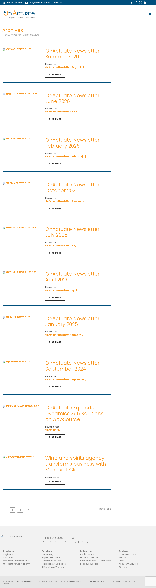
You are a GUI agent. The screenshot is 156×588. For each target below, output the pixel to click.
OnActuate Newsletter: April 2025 (72, 276)
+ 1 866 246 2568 (53, 537)
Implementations (51, 557)
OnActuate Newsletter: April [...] (63, 290)
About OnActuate (128, 563)
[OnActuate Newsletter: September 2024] (22, 361)
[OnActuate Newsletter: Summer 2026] (22, 49)
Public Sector (87, 554)
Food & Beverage (89, 563)
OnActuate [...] (53, 429)
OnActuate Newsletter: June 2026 (72, 98)
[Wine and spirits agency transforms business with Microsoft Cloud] (22, 456)
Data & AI (8, 557)
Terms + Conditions (51, 542)
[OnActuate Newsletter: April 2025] (22, 272)
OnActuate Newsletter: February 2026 (72, 142)
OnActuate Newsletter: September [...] (67, 379)
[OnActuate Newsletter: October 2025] (22, 183)
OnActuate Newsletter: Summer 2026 (72, 53)
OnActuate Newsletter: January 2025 (72, 321)
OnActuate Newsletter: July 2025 (72, 232)
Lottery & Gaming (89, 557)
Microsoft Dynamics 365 (16, 560)
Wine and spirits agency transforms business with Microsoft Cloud (75, 464)
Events (122, 557)
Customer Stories (128, 554)
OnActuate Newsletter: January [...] (65, 334)
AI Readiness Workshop (54, 567)
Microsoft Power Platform (16, 563)
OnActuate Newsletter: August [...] (64, 67)
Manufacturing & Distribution (95, 560)
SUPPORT (57, 2)
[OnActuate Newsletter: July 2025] (22, 227)
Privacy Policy (70, 542)
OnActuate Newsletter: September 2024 (72, 366)
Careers (123, 567)
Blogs (121, 560)
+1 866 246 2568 (15, 2)
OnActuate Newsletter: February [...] (65, 156)
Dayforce (8, 554)
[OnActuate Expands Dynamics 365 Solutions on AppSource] (22, 406)
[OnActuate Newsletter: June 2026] (22, 93)
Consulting (47, 554)
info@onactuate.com (39, 2)
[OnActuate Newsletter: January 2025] (22, 317)
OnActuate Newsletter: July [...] (62, 245)
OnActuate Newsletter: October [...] (65, 201)
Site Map (84, 542)
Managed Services (51, 560)
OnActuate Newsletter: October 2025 (72, 187)
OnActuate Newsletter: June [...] (63, 111)
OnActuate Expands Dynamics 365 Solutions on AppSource (74, 413)
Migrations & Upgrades (54, 563)
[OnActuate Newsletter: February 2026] (22, 138)
